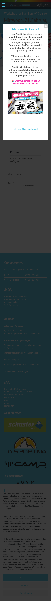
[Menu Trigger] (3, 5)
